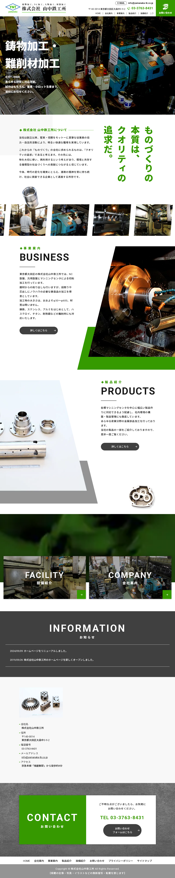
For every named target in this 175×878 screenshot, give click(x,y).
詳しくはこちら (38, 330)
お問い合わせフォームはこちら (122, 830)
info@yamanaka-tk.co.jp (35, 757)
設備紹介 (144, 13)
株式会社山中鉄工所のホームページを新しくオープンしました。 (59, 659)
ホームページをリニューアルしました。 (46, 651)
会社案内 (109, 13)
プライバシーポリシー (120, 860)
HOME (98, 13)
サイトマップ (144, 860)
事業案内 (120, 13)
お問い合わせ (97, 860)
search (152, 13)
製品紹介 (132, 13)
